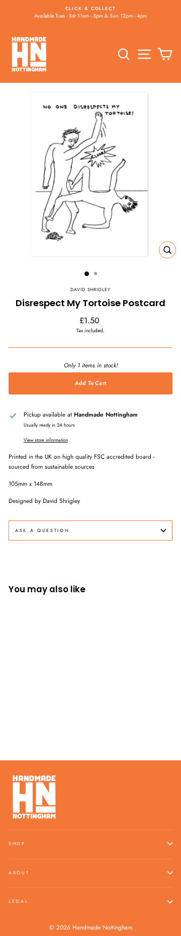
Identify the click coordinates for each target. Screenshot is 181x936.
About (19, 872)
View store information (46, 440)
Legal (18, 901)
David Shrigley (90, 289)
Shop (17, 843)
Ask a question (42, 530)
